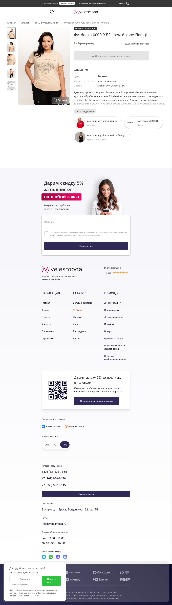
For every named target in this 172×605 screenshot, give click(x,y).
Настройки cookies (31, 595)
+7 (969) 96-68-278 (54, 478)
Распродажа (79, 331)
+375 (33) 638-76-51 (54, 471)
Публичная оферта (113, 338)
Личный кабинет (112, 302)
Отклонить (25, 579)
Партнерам (47, 338)
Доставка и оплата (113, 317)
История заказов (112, 309)
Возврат (108, 331)
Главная (46, 302)
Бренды (77, 338)
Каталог (46, 309)
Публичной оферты (77, 232)
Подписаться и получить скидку (96, 400)
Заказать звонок (86, 494)
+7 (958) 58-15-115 (54, 485)
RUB (65, 444)
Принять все (51, 580)
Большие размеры (82, 302)
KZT (56, 444)
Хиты (75, 324)
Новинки (77, 317)
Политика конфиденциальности (115, 357)
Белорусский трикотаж (52, 276)
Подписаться (86, 246)
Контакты (46, 324)
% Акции (77, 309)
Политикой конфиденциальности (113, 232)
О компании (48, 331)
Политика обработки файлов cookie (114, 347)
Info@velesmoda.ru (54, 523)
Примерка (109, 324)
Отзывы (46, 317)
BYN (47, 444)
